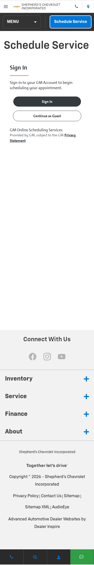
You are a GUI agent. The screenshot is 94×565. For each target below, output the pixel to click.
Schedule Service (70, 22)
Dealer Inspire (47, 527)
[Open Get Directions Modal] (88, 6)
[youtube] (61, 356)
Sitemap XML (37, 507)
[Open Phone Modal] (76, 6)
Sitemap (72, 496)
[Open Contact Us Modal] (12, 556)
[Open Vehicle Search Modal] (35, 556)
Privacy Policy (26, 496)
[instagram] (47, 356)
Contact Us (51, 496)
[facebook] (32, 356)
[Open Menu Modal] (6, 6)
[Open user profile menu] (59, 557)
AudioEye (60, 507)
